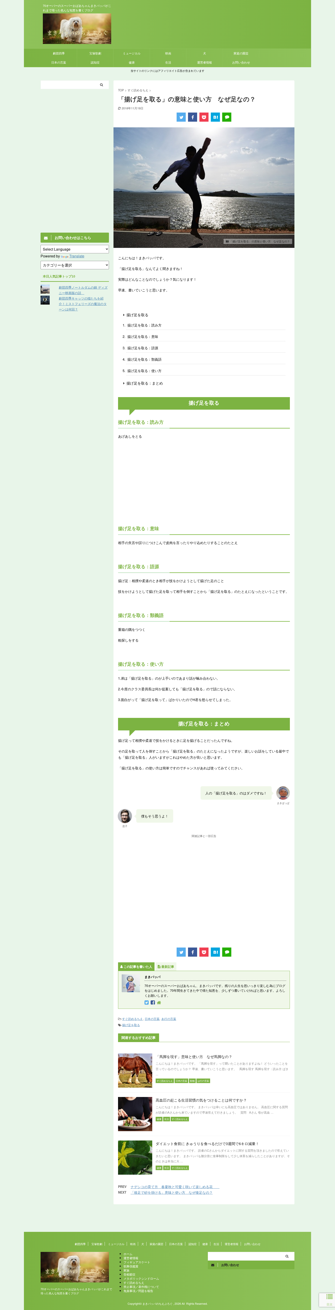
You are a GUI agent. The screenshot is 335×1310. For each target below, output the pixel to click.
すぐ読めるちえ (132, 1019)
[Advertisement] (204, 486)
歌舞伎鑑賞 (131, 1266)
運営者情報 (204, 62)
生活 (168, 62)
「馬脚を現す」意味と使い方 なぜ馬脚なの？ (194, 1056)
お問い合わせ (241, 62)
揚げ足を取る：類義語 (144, 359)
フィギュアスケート (137, 1262)
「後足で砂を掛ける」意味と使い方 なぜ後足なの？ (172, 1192)
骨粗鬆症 (129, 1274)
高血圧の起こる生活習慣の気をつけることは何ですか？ (201, 1100)
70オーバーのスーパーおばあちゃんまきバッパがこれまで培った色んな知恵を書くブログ (76, 1291)
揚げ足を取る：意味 (142, 336)
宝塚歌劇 (95, 53)
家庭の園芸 (241, 53)
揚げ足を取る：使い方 (144, 370)
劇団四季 (59, 53)
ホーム (128, 1254)
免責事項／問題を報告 (138, 1291)
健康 (132, 62)
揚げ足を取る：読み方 (144, 325)
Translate (76, 256)
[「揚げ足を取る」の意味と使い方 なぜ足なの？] (215, 117)
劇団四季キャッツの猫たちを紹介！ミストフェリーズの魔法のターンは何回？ (83, 303)
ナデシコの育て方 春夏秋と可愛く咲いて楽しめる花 (175, 1186)
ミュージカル (132, 53)
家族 (126, 1270)
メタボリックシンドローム (141, 1278)
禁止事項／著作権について (141, 1286)
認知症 (95, 62)
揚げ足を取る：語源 (142, 347)
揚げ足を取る (137, 314)
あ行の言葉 (168, 1019)
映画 (168, 53)
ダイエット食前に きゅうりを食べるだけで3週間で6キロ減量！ (207, 1143)
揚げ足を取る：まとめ (144, 383)
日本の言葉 (58, 62)
